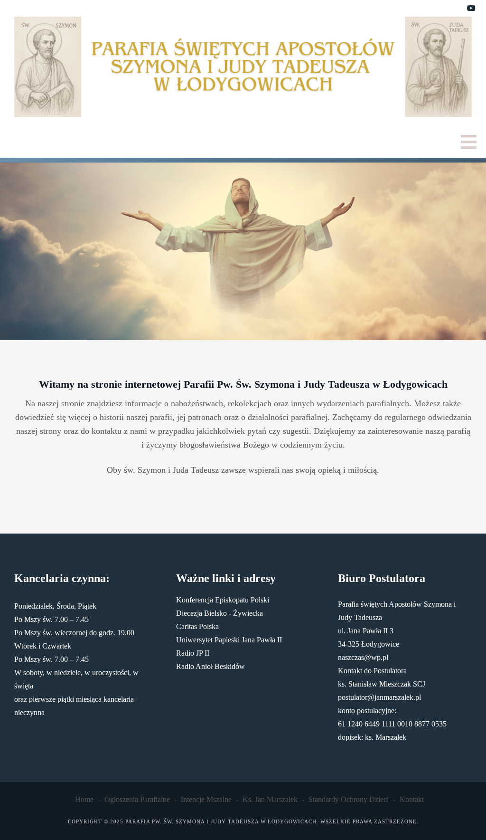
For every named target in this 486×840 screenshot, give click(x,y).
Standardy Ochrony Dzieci (348, 799)
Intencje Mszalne (206, 799)
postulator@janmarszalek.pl (379, 697)
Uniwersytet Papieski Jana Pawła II (229, 640)
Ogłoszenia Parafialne (137, 799)
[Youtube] (471, 8)
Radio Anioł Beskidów (210, 666)
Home (84, 799)
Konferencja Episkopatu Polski (222, 600)
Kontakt (412, 799)
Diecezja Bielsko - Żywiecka (219, 613)
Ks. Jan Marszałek (270, 799)
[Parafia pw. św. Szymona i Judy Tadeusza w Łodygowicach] (243, 67)
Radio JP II (192, 653)
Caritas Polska (197, 626)
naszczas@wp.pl (363, 657)
